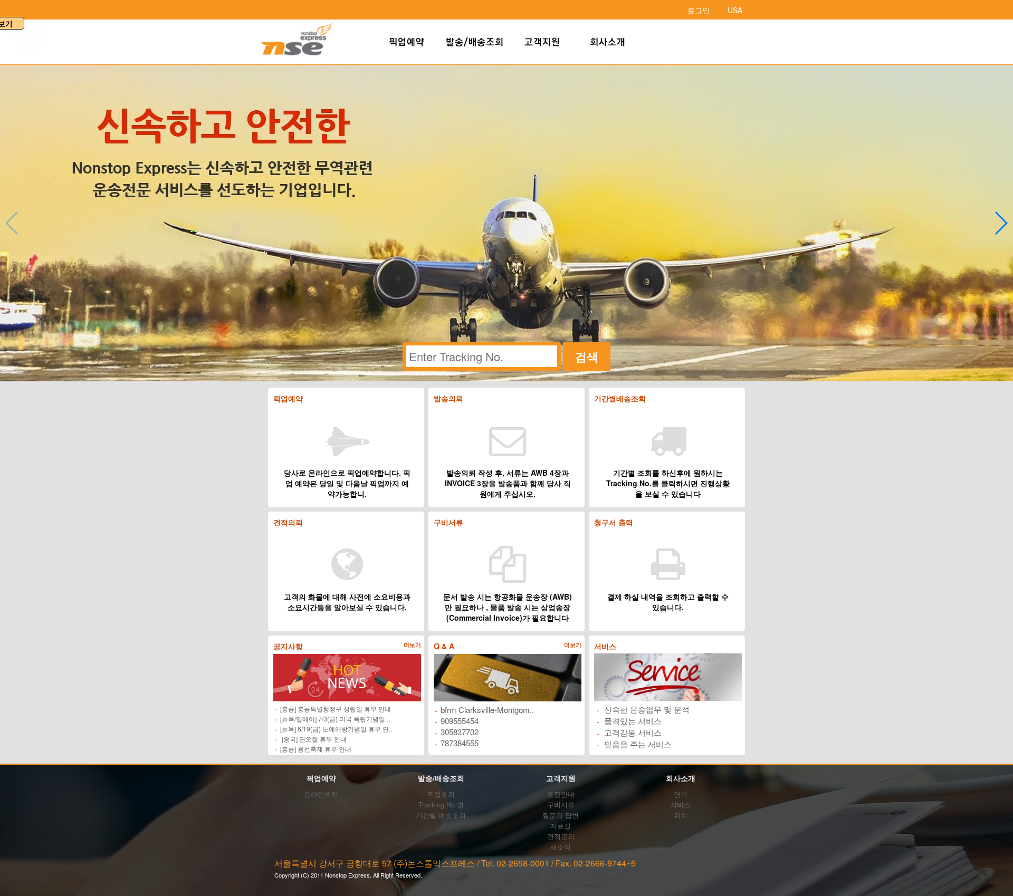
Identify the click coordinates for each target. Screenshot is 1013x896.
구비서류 (561, 804)
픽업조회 (441, 794)
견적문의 (561, 836)
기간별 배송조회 (441, 815)
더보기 (412, 645)
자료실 (560, 826)
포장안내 (561, 794)
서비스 (680, 804)
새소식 (560, 847)
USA (735, 10)
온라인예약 (321, 794)
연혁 (680, 794)
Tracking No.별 (441, 804)
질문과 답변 (560, 815)
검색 (586, 356)
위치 (680, 815)
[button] (1000, 223)
